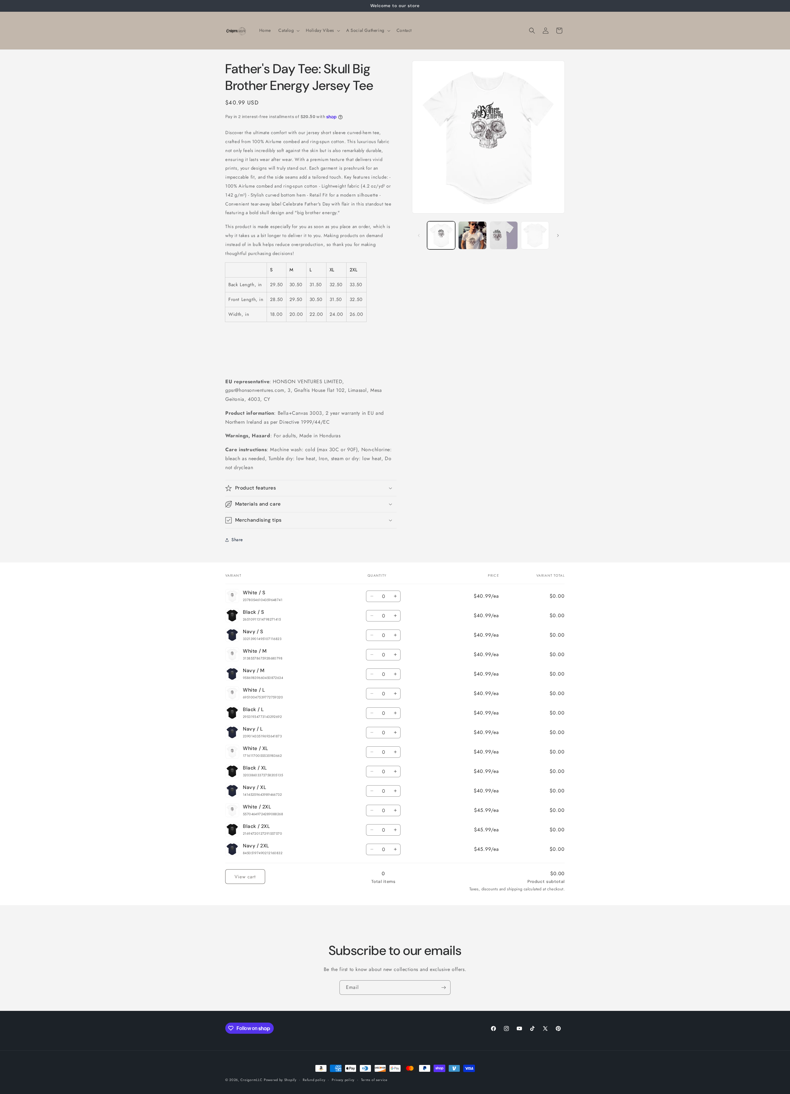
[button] (288, 30)
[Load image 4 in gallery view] (535, 235)
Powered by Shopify (280, 1079)
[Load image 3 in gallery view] (504, 235)
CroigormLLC (251, 1079)
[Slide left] (419, 235)
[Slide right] (558, 235)
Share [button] (237, 539)
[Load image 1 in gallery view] (441, 235)
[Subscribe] (443, 987)
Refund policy (314, 1079)
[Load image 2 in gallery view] (472, 235)
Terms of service (374, 1079)
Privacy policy (343, 1079)
